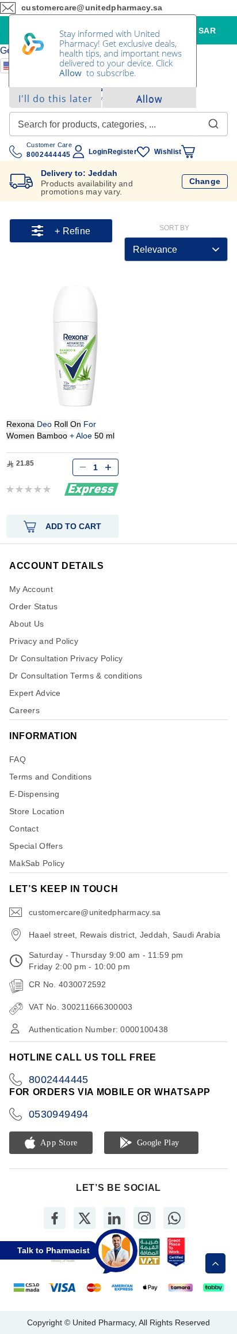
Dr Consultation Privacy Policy (66, 658)
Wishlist (167, 152)
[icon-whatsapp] (174, 1218)
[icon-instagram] (144, 1218)
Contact (24, 828)
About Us (26, 623)
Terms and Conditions (50, 776)
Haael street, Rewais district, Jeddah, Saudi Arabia (124, 934)
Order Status (33, 606)
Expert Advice (35, 693)
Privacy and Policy (43, 641)
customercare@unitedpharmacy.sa (94, 912)
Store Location (36, 811)
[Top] (215, 1263)
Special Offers (36, 845)
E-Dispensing (34, 794)
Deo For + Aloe (60, 429)
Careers (24, 710)
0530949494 (59, 1114)
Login (98, 152)
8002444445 (59, 1079)
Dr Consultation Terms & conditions (76, 675)
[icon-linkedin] (114, 1218)
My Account (31, 589)
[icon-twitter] (84, 1218)
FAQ (17, 759)
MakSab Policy (37, 863)
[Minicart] (188, 152)
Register (122, 152)
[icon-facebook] (55, 1218)
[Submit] (213, 121)
